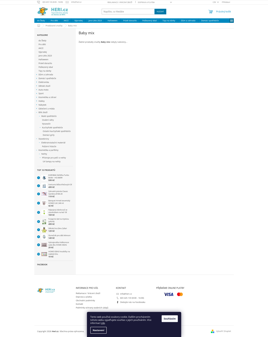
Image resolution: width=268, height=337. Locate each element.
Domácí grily (48, 135)
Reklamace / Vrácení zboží (119, 2)
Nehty (44, 154)
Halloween (43, 59)
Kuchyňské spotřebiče (52, 127)
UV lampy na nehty (51, 161)
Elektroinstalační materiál (53, 142)
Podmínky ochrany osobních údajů (92, 307)
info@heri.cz (126, 293)
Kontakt (79, 304)
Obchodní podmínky (85, 300)
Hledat (160, 11)
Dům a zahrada (46, 74)
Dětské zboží (44, 86)
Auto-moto (43, 89)
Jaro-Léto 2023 (45, 55)
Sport (41, 93)
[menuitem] (41, 20)
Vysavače (46, 123)
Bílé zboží (43, 112)
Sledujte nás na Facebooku (132, 302)
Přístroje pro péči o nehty (54, 157)
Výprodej (43, 52)
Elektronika (44, 82)
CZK (214, 2)
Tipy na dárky (45, 70)
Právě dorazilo (45, 63)
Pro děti (42, 44)
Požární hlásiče (49, 146)
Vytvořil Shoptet (223, 331)
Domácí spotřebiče (47, 78)
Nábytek (42, 104)
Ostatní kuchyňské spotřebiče (57, 131)
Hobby (42, 101)
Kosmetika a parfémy (48, 150)
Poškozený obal (46, 67)
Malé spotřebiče (49, 116)
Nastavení (98, 330)
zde (103, 323)
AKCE (41, 48)
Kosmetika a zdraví (47, 97)
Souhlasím (170, 318)
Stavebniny (44, 138)
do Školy (42, 40)
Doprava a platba (146, 2)
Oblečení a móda (47, 108)
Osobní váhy (48, 120)
